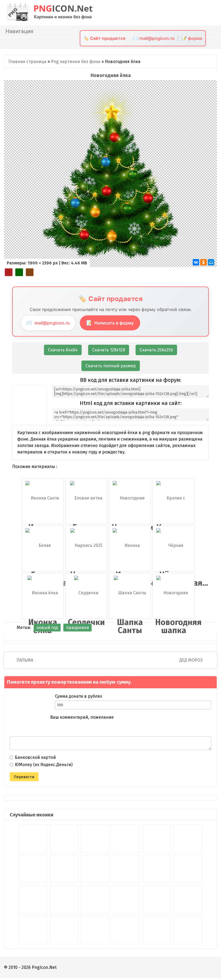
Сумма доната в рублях (78, 696)
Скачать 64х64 (63, 349)
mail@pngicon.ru (48, 323)
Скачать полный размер (110, 365)
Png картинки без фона (75, 61)
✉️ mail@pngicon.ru (154, 38)
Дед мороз (191, 660)
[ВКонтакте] (196, 262)
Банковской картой (35, 757)
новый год (47, 627)
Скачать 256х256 (156, 349)
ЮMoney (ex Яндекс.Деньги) (43, 764)
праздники (77, 627)
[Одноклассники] (203, 262)
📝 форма (191, 38)
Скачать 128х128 (108, 349)
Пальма (24, 660)
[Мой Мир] (211, 262)
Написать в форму (110, 323)
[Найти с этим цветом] (9, 272)
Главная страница (27, 61)
